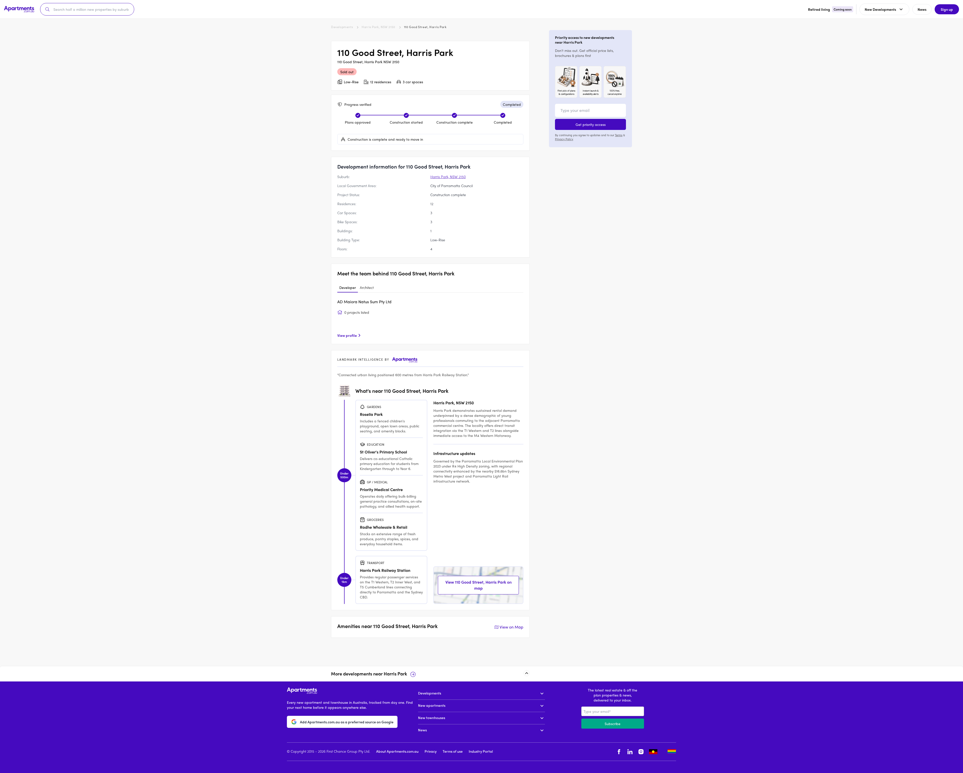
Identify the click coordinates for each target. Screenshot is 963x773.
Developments (342, 27)
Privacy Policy (564, 139)
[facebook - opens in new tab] (619, 752)
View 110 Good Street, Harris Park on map (478, 585)
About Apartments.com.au (397, 751)
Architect (367, 287)
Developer (347, 287)
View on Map (511, 627)
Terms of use (453, 751)
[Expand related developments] (527, 673)
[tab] (347, 287)
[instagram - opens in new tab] (641, 752)
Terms (618, 135)
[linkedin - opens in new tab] (630, 752)
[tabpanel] (430, 318)
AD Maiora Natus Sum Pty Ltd (364, 301)
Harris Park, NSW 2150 (378, 27)
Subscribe (612, 723)
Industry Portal (481, 751)
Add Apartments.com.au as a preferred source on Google (346, 721)
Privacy (431, 751)
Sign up (947, 9)
